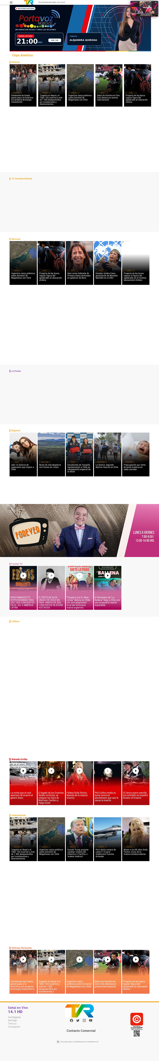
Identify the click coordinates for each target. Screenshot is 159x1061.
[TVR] (11, 2)
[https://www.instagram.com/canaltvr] (84, 1021)
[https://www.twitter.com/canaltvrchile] (78, 1021)
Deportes (102, 92)
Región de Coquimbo (16, 92)
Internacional (45, 92)
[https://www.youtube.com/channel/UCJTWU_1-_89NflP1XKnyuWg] (90, 1021)
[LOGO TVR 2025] (28, 2)
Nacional (131, 92)
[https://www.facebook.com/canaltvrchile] (71, 1020)
